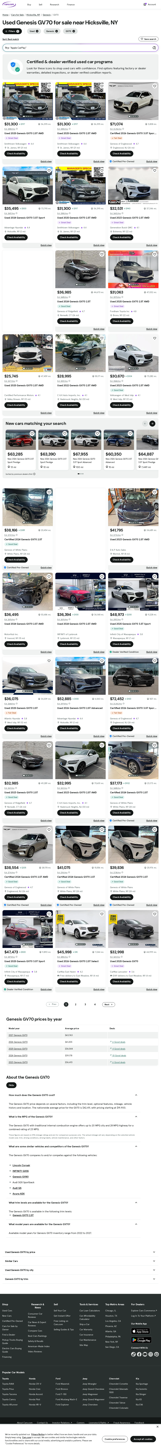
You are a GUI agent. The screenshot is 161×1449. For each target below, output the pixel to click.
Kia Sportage (142, 1383)
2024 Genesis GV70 (18, 1055)
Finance (71, 4)
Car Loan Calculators (90, 1310)
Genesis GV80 (21, 1176)
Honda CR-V (35, 1383)
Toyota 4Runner (10, 1404)
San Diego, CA (112, 1347)
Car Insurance (86, 1334)
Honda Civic (34, 1389)
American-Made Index (39, 1346)
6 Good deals (118, 1042)
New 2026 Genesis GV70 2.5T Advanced (119, 460)
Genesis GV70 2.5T (23, 1215)
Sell (40, 4)
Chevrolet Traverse (118, 1397)
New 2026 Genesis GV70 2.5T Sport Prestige (21, 460)
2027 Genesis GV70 (18, 1035)
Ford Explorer (62, 1404)
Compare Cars (35, 1330)
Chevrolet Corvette (118, 1383)
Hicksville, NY (33, 14)
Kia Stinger (141, 1394)
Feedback (139, 1422)
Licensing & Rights (97, 1422)
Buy (29, 4)
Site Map (84, 1345)
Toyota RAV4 (8, 1383)
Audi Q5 (17, 1187)
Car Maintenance (88, 1339)
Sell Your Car (60, 1310)
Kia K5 (139, 1399)
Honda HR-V (35, 1404)
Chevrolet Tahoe (117, 1402)
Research (54, 4)
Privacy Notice (37, 1434)
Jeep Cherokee (90, 1404)
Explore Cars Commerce (143, 1310)
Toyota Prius (8, 1389)
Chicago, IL (110, 1310)
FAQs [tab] (11, 1085)
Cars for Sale (17, 14)
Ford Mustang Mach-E (66, 1399)
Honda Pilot (34, 1399)
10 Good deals (119, 1055)
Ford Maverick (62, 1383)
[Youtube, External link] (145, 1354)
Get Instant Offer (62, 1315)
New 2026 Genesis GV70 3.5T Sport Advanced (84, 460)
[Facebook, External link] (139, 1354)
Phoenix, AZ (111, 1326)
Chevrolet (114, 1378)
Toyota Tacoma (9, 1394)
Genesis (47, 14)
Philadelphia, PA (112, 1336)
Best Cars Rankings (37, 1336)
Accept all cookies (143, 1439)
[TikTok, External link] (133, 1354)
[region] (80, 1436)
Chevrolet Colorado (118, 1407)
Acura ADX (19, 1193)
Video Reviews (35, 1351)
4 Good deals (118, 1048)
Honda (32, 1378)
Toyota (5, 1378)
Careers (80, 1422)
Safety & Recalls (35, 1341)
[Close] (157, 1426)
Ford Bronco (62, 1389)
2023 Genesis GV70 (18, 1062)
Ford (58, 1378)
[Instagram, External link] (150, 1354)
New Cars (6, 1315)
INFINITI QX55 (21, 1170)
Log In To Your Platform (142, 1315)
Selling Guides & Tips (64, 1329)
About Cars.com (25, 1422)
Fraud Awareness (122, 1422)
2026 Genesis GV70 (18, 1042)
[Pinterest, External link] (156, 1354)
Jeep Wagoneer (90, 1394)
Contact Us (42, 1422)
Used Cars (7, 1310)
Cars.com (26, 1437)
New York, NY (111, 1341)
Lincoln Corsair (21, 1165)
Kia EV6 (139, 1404)
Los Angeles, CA (113, 1321)
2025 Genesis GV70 (18, 1048)
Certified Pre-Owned (12, 1321)
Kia (137, 1378)
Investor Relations (61, 1422)
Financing (6, 1356)
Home (5, 14)
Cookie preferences (115, 1439)
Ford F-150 (61, 1394)
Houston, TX (111, 1315)
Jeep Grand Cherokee (93, 1389)
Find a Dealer (8, 1334)
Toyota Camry (9, 1399)
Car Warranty (86, 1329)
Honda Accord (36, 1394)
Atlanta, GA (110, 1331)
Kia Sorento (141, 1389)
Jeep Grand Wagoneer (93, 1399)
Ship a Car (84, 1324)
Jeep (84, 1378)
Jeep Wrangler (89, 1383)
